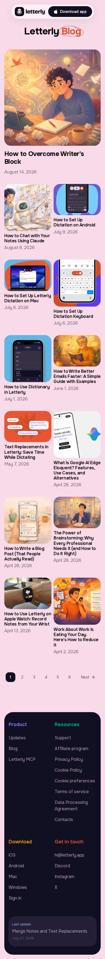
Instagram (64, 876)
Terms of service (72, 791)
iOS (12, 855)
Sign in (15, 898)
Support (63, 738)
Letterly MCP (22, 759)
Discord (62, 866)
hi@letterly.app (69, 855)
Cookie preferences (75, 781)
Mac (13, 876)
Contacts (64, 819)
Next (85, 677)
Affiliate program (71, 748)
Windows (18, 887)
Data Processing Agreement (71, 806)
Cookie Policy (68, 770)
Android (16, 866)
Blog (13, 748)
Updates (17, 738)
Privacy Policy (69, 759)
